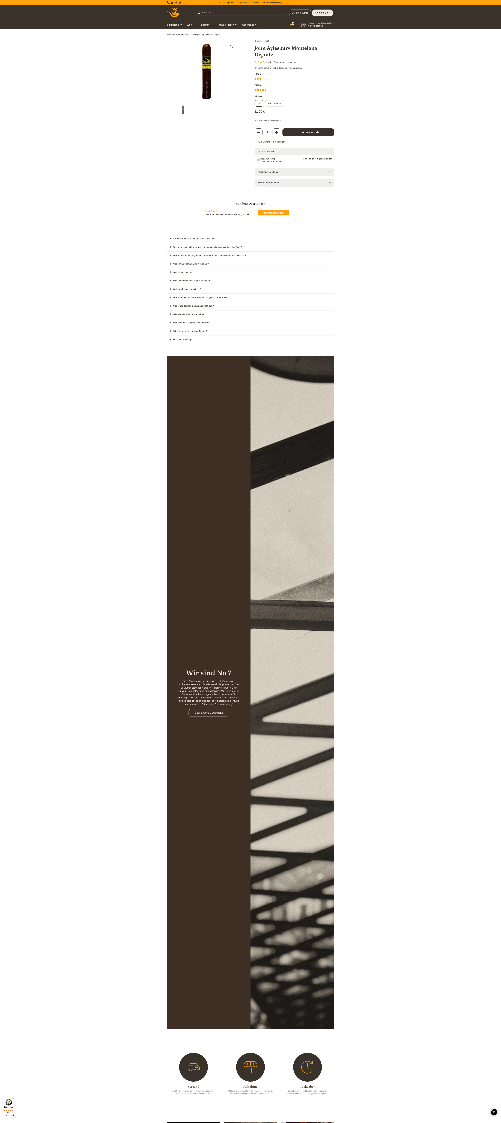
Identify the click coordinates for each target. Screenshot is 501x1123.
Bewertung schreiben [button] (273, 213)
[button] (322, 13)
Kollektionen (183, 34)
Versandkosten (274, 121)
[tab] (272, 161)
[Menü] (13, 1099)
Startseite (171, 34)
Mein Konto (302, 12)
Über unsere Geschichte (209, 712)
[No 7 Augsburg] (173, 13)
